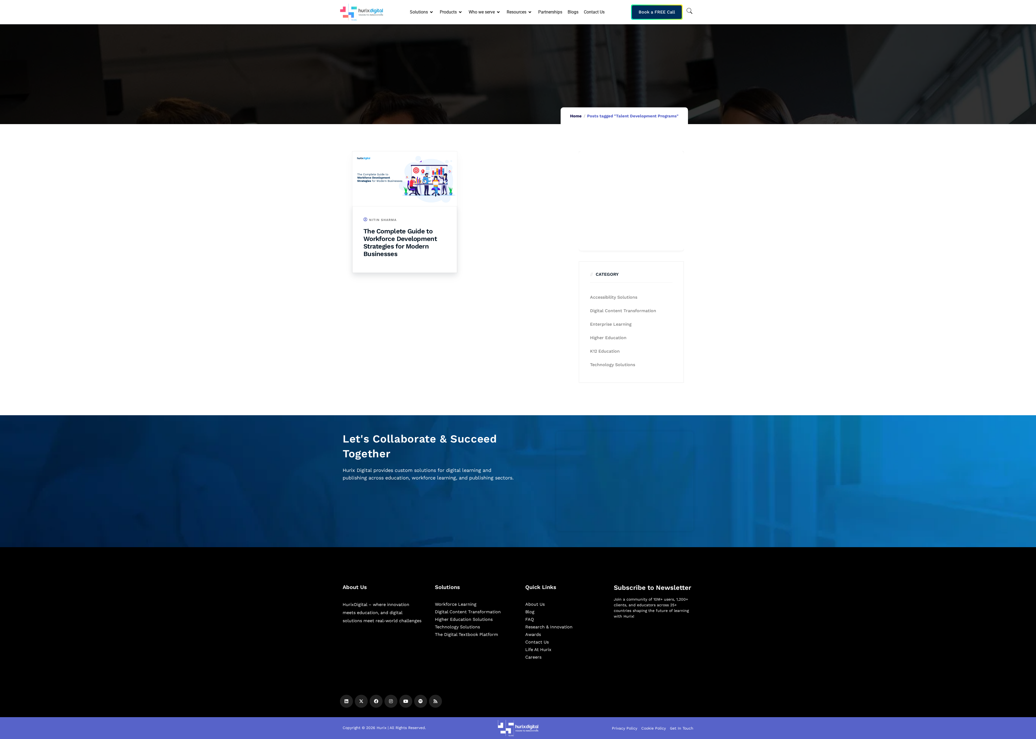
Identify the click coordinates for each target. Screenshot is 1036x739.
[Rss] (435, 701)
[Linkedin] (346, 701)
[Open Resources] (530, 12)
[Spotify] (420, 701)
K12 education (605, 351)
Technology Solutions (612, 364)
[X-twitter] (361, 701)
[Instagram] (390, 701)
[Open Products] (460, 12)
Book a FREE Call (657, 12)
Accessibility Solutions (613, 297)
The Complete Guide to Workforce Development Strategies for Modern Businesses (400, 242)
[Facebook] (376, 701)
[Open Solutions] (431, 12)
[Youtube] (405, 701)
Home (576, 116)
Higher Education (608, 337)
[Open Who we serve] (498, 12)
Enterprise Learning (611, 324)
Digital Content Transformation (623, 310)
